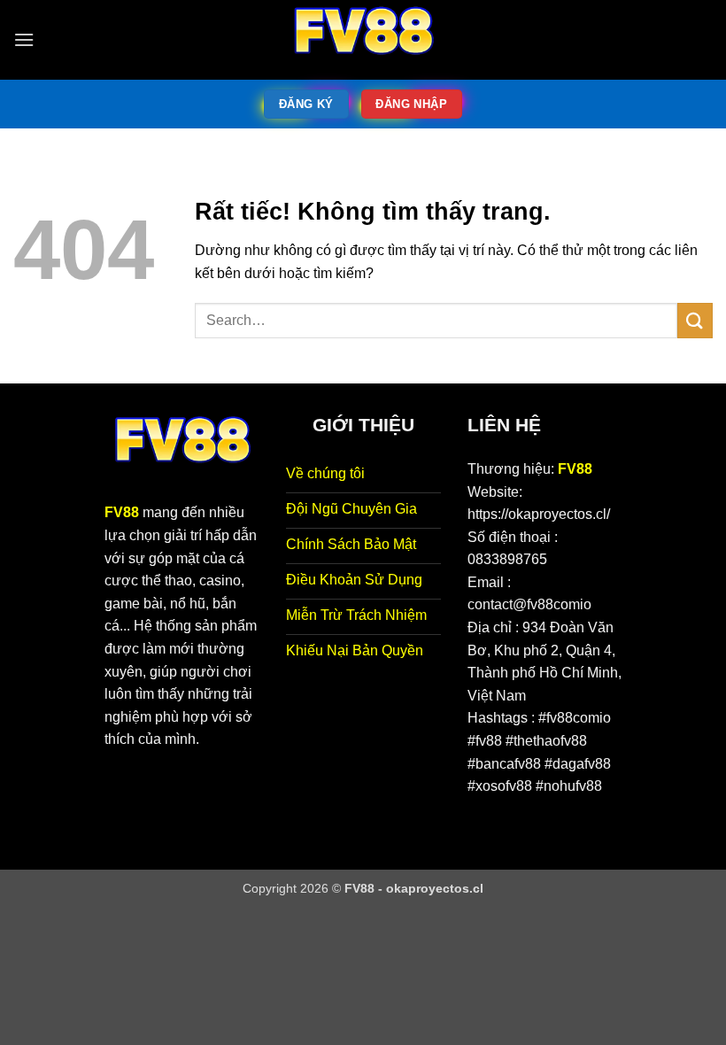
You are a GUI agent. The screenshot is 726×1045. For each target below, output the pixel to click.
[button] (24, 39)
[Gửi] (695, 320)
